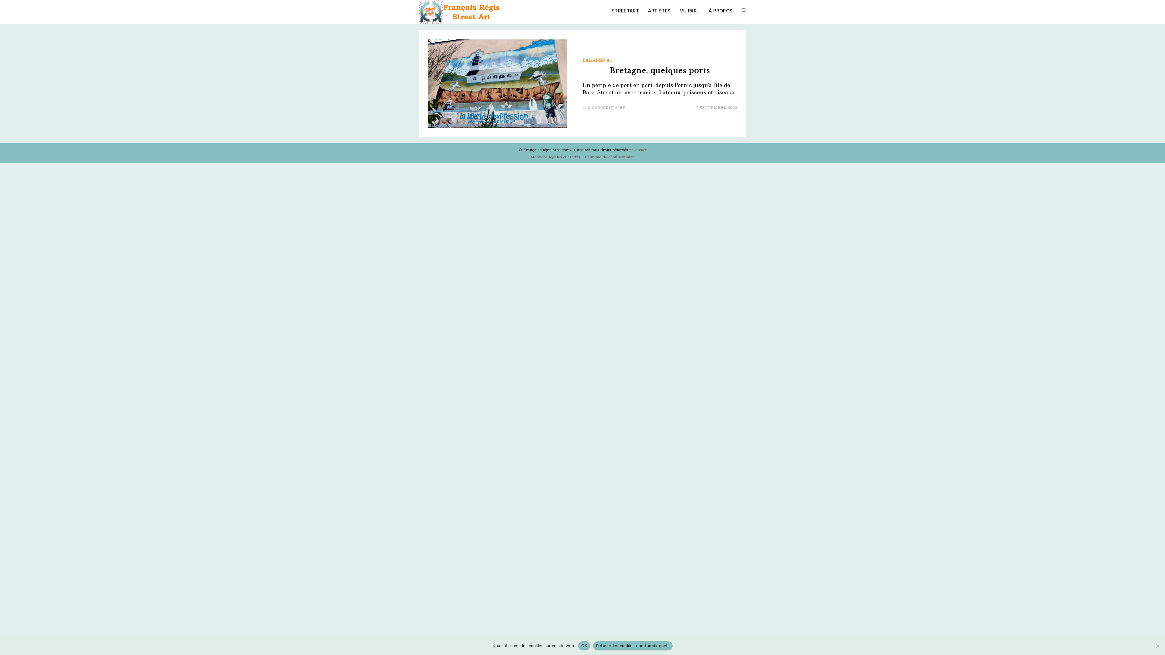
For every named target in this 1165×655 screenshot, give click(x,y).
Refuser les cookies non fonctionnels (633, 645)
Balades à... (597, 60)
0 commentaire (607, 107)
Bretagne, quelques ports (660, 70)
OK (584, 645)
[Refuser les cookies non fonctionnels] (1157, 646)
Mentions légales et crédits (555, 157)
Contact (639, 149)
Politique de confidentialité (610, 157)
